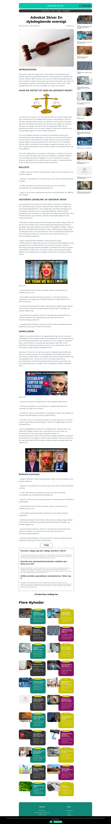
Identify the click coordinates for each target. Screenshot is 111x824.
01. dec (38, 765)
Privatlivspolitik (57, 821)
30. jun (66, 644)
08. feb (38, 731)
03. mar (38, 713)
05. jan (66, 731)
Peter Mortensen (34, 26)
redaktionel (70, 26)
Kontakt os (66, 11)
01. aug (66, 609)
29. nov (66, 765)
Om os (53, 11)
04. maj (38, 679)
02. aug (38, 609)
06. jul (37, 627)
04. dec (66, 748)
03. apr (38, 696)
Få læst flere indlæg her (46, 594)
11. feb (66, 713)
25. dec (38, 748)
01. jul (37, 644)
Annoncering (45, 11)
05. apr (66, 679)
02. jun (66, 661)
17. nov (38, 783)
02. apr (66, 696)
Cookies (58, 11)
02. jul (66, 627)
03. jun (38, 661)
